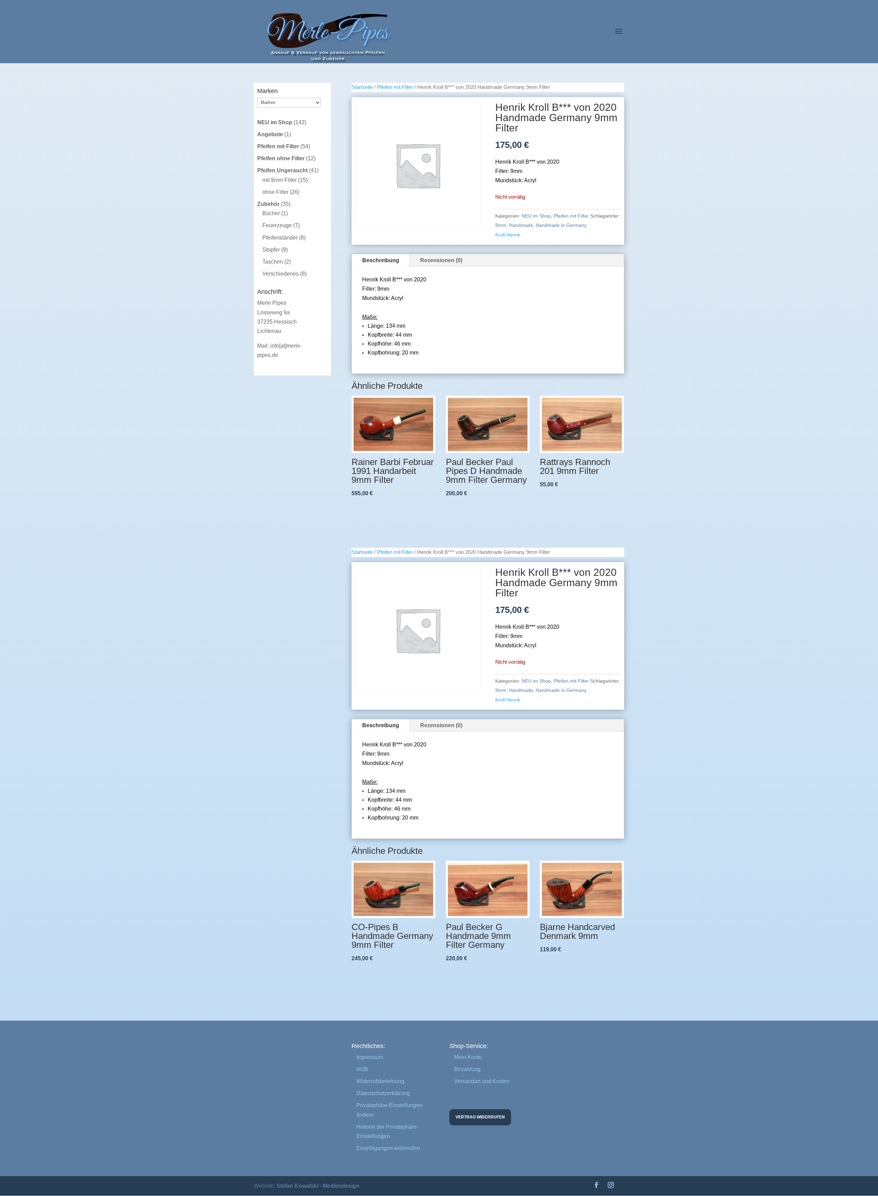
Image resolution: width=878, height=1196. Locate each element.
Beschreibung (380, 260)
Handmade (521, 225)
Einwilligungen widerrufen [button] (388, 1148)
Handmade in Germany (561, 225)
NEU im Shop (536, 216)
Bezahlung (467, 1069)
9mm (500, 225)
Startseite (362, 87)
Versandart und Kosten (482, 1081)
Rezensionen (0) (441, 260)
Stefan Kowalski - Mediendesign (317, 1186)
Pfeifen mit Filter (395, 87)
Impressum (369, 1057)
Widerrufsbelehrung (380, 1081)
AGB (362, 1069)
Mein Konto (468, 1057)
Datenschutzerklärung (383, 1093)
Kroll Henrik (507, 234)
